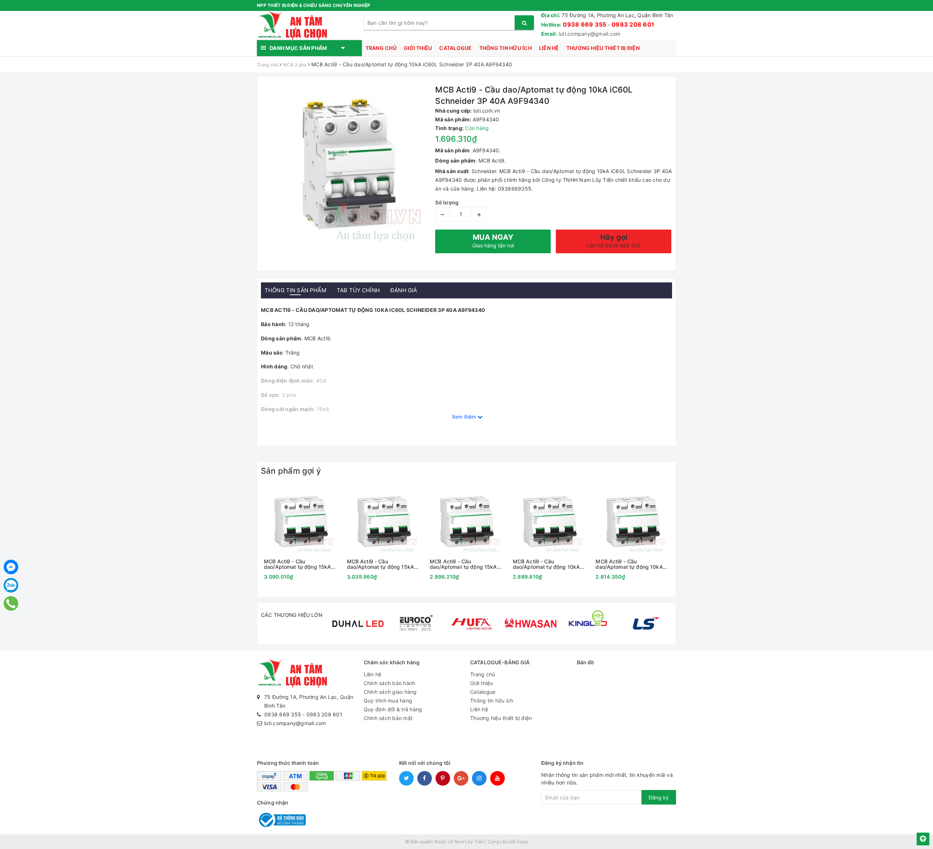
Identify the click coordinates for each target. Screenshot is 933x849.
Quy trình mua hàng (388, 700)
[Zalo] (11, 585)
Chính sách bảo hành (389, 683)
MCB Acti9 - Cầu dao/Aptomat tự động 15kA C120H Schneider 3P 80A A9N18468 (463, 564)
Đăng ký (659, 797)
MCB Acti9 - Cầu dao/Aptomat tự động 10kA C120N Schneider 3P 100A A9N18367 (629, 564)
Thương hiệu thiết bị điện (603, 48)
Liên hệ (549, 48)
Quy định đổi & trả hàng (393, 709)
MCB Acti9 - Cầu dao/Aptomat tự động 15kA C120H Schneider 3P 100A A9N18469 (380, 564)
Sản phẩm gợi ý (291, 471)
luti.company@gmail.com (590, 34)
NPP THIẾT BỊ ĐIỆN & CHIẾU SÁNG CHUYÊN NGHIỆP (313, 5)
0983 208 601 (633, 24)
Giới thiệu (418, 48)
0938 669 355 (584, 24)
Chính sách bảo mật (388, 718)
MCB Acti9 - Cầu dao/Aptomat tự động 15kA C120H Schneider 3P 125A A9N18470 (297, 564)
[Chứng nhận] (281, 819)
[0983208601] (11, 603)
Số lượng (446, 202)
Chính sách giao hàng (390, 692)
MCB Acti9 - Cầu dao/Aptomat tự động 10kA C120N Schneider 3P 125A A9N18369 (546, 564)
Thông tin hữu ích (505, 48)
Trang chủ (381, 48)
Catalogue (455, 48)
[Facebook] (11, 567)
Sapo (522, 841)
